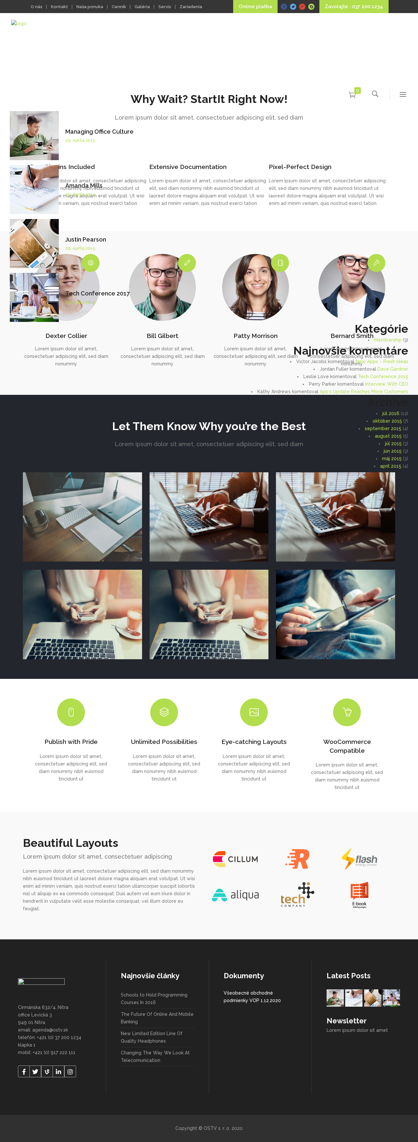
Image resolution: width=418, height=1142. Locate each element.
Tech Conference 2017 (97, 293)
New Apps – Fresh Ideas (382, 361)
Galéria (142, 6)
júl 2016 (390, 413)
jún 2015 (393, 451)
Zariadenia (191, 6)
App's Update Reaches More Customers (364, 391)
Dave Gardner (393, 369)
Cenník (119, 6)
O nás (36, 6)
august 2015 (388, 436)
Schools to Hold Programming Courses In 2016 (154, 998)
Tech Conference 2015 (383, 376)
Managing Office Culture (99, 131)
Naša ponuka (89, 6)
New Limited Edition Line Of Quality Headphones (152, 1037)
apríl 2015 (390, 466)
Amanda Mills (84, 185)
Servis (164, 6)
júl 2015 (393, 443)
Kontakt (59, 6)
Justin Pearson (85, 239)
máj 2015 (392, 458)
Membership (388, 340)
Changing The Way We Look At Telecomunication (155, 1056)
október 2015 (387, 421)
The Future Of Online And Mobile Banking (157, 1018)
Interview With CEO (386, 384)
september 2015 (383, 428)
